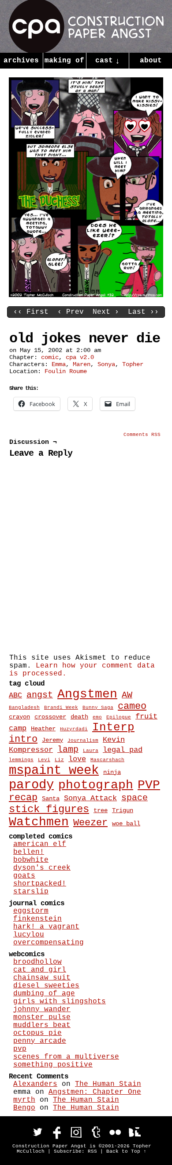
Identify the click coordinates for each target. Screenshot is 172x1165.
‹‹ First (31, 312)
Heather (43, 728)
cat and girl (39, 970)
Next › (106, 312)
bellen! (28, 852)
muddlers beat (42, 1025)
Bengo (24, 1108)
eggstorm (31, 911)
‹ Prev (70, 312)
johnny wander (42, 1009)
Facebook (57, 1132)
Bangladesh (24, 707)
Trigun (122, 810)
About (151, 61)
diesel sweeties (46, 986)
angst (39, 695)
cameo (132, 706)
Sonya (106, 364)
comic (50, 357)
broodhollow (37, 962)
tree (100, 810)
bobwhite (31, 860)
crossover (50, 716)
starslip (31, 892)
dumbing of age (44, 994)
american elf (39, 844)
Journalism (82, 740)
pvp (19, 1049)
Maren (81, 364)
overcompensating (48, 943)
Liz (59, 759)
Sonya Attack (90, 798)
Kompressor (31, 749)
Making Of (64, 61)
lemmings (21, 759)
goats (24, 876)
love (77, 759)
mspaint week (54, 770)
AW (127, 695)
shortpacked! (39, 884)
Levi (44, 759)
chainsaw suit (42, 978)
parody (31, 785)
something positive (53, 1065)
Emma (59, 364)
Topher (132, 364)
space (134, 798)
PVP (149, 785)
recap (23, 797)
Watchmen (39, 822)
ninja (112, 772)
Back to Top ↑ (126, 1151)
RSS (92, 1151)
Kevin (114, 739)
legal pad (122, 749)
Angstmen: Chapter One (95, 1092)
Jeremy (52, 740)
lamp (68, 750)
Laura (90, 750)
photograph (95, 785)
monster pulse (42, 1017)
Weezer (90, 822)
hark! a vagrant (46, 927)
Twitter (37, 1132)
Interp (113, 727)
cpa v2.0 (80, 357)
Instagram (76, 1132)
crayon (19, 716)
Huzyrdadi (74, 729)
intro (23, 739)
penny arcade (39, 1041)
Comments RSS (142, 434)
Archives (21, 61)
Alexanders (35, 1084)
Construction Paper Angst (86, 26)
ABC (15, 695)
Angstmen (87, 694)
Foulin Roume (66, 371)
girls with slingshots (59, 1001)
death (79, 716)
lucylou (28, 935)
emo (97, 717)
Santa (51, 798)
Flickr (115, 1132)
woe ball (126, 823)
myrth (24, 1100)
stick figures (49, 809)
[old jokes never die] (86, 295)
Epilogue (118, 717)
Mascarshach (107, 759)
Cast (107, 61)
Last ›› (143, 312)
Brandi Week (61, 707)
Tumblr (96, 1132)
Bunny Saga (97, 707)
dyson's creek (42, 868)
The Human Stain (108, 1084)
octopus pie (37, 1033)
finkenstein (37, 919)
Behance (134, 1132)
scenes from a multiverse (66, 1057)
